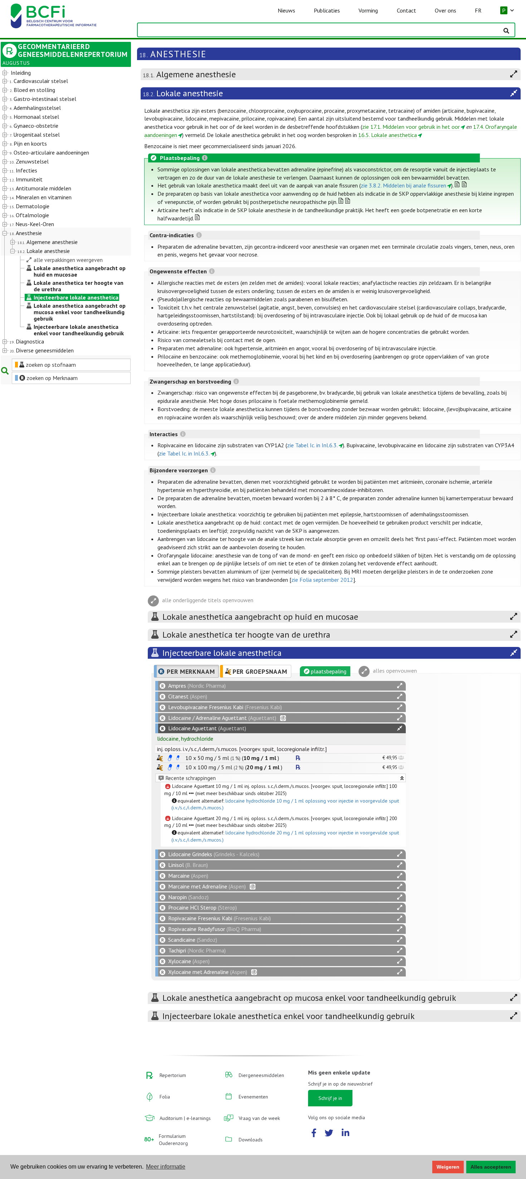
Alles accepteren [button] (491, 1167)
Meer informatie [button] (165, 1167)
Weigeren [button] (448, 1167)
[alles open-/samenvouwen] (399, 686)
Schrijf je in (330, 1098)
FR (478, 10)
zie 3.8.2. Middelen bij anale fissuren (403, 185)
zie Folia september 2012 (322, 579)
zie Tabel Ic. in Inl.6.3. (312, 445)
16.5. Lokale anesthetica (387, 134)
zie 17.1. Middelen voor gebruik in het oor (411, 126)
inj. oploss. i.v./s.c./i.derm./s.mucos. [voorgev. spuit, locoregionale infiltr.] (242, 748)
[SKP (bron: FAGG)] (170, 758)
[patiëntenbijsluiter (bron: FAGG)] (178, 758)
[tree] (60, 212)
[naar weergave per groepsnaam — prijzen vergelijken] (159, 758)
